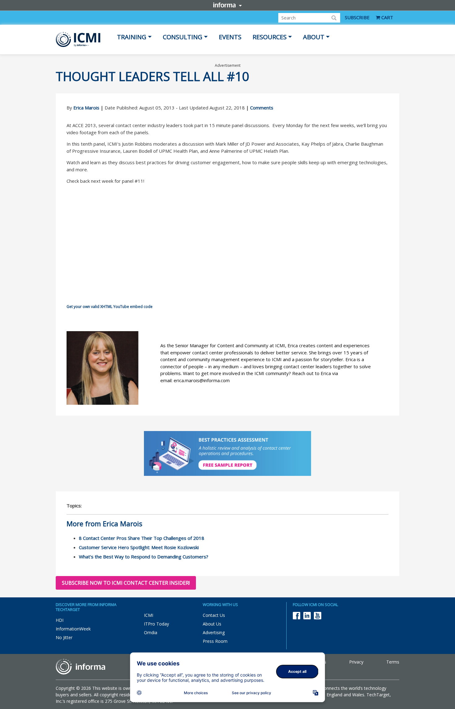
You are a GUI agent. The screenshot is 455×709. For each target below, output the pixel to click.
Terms (392, 662)
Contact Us (214, 615)
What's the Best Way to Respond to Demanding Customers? (143, 556)
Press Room (215, 641)
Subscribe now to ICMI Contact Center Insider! (126, 582)
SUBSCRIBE (357, 17)
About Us (212, 624)
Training (131, 37)
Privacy (356, 662)
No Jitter (64, 637)
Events (230, 37)
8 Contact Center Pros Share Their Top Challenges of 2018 (141, 538)
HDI (59, 620)
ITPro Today (156, 624)
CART (386, 17)
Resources (270, 37)
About (313, 37)
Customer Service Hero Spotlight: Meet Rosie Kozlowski (139, 547)
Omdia (150, 632)
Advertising (214, 632)
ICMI (148, 615)
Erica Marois (86, 108)
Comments (261, 108)
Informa (227, 4)
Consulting (182, 37)
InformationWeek (73, 629)
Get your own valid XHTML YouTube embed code (110, 306)
